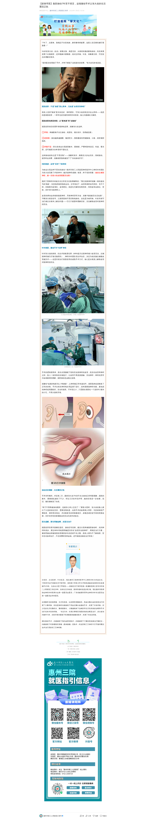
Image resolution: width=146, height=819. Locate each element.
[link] (53, 816)
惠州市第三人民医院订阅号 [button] (59, 11)
